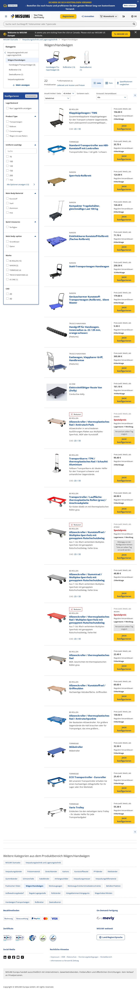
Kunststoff (13, 199)
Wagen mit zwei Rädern (18, 136)
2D (75, 129)
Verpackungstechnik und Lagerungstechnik (39, 39)
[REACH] (52, 938)
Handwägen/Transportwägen (17, 902)
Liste (99, 83)
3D (79, 129)
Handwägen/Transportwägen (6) (22, 65)
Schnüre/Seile (28, 878)
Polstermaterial (33, 871)
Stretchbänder (51, 871)
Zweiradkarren (55, 902)
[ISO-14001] (19, 938)
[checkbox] (21, 122)
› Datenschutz (71, 957)
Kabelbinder (44, 878)
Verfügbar (13, 227)
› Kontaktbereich (106, 957)
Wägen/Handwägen (16, 60)
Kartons (65, 871)
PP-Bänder (98, 871)
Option (12, 246)
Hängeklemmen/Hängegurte (77, 893)
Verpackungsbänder (16, 79)
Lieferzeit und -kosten (66, 85)
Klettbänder (112, 871)
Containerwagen (16, 131)
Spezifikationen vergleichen (126, 83)
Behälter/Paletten (113, 886)
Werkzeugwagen (55, 886)
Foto (111, 83)
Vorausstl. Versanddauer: (106, 93)
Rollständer (56, 893)
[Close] (135, 32)
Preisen (82, 85)
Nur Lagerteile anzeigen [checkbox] (21, 108)
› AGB (63, 957)
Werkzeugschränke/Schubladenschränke (84, 886)
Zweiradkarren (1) (16, 74)
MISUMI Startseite (10, 39)
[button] (130, 5)
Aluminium (14, 208)
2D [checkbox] (11, 294)
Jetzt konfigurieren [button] (124, 127)
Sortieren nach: (83, 93)
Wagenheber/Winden (103, 893)
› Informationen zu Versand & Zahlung (64, 960)
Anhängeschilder (61, 878)
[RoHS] (42, 938)
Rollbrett (13, 126)
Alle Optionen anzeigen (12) (18, 184)
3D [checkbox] (11, 298)
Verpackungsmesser (82, 878)
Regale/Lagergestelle (37, 893)
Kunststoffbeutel (81, 871)
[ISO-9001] (7, 938)
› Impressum (54, 957)
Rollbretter (39, 902)
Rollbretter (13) (15, 69)
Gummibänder (11, 878)
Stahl (11, 203)
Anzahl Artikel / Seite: (52, 93)
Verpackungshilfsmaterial (106, 878)
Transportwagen (16, 122)
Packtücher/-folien (12, 886)
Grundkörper (14, 242)
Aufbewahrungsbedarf (14, 893)
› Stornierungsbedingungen (88, 957)
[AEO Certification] (32, 938)
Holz (11, 213)
